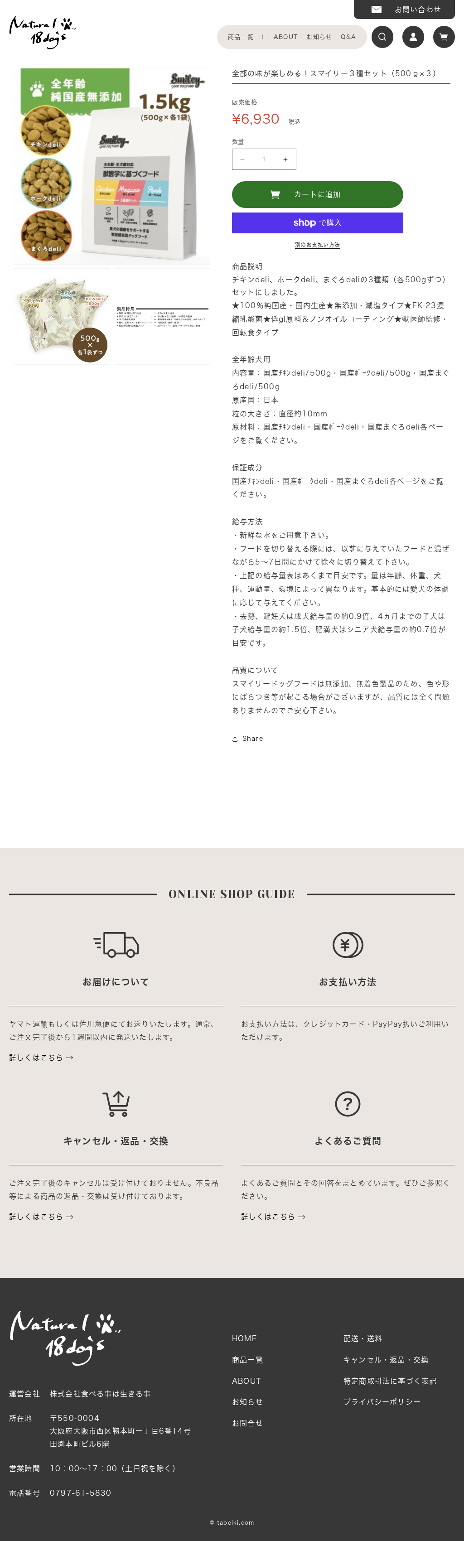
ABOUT (286, 37)
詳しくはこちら (36, 1057)
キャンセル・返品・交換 (386, 1359)
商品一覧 (241, 37)
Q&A (348, 37)
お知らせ (319, 37)
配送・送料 (362, 1338)
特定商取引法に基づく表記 (390, 1381)
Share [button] (252, 738)
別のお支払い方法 (317, 244)
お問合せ (247, 1423)
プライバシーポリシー (382, 1402)
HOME (244, 1338)
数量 (238, 142)
